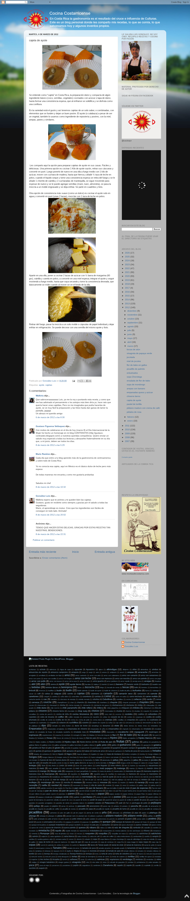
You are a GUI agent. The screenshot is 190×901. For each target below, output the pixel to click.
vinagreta (76, 862)
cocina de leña (62, 714)
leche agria (74, 763)
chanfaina (103, 702)
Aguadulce (90, 669)
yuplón (76, 865)
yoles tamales (153, 862)
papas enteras (128, 794)
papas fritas (140, 794)
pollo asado (65, 819)
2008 (127, 437)
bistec (79, 687)
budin (59, 690)
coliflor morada (73, 717)
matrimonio (33, 777)
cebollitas (119, 699)
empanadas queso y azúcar (140, 392)
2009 (127, 433)
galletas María (34, 745)
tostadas (158, 856)
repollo (58, 831)
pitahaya (153, 813)
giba (50, 748)
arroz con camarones (149, 675)
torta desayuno (63, 856)
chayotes (144, 702)
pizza (59, 816)
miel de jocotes (134, 361)
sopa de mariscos (60, 842)
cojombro (33, 717)
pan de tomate (84, 791)
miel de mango (59, 780)
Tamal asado (103, 845)
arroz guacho (98, 681)
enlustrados (132, 373)
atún (43, 684)
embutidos (154, 726)
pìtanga (42, 816)
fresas (50, 738)
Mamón (141, 768)
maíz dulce (92, 768)
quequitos (106, 825)
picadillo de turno (120, 809)
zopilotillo (147, 865)
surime (66, 845)
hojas (102, 754)
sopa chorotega (118, 839)
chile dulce (41, 708)
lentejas (32, 765)
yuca (31, 865)
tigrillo (69, 851)
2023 (127, 264)
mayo (130, 338)
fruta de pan (106, 742)
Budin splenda (82, 690)
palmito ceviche (46, 788)
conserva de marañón (91, 717)
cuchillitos (73, 722)
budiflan (51, 690)
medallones (56, 777)
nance (131, 782)
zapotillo (138, 865)
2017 (127, 288)
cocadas (155, 711)
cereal (158, 699)
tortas (74, 856)
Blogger (136, 893)
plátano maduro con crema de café (143, 408)
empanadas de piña (98, 729)
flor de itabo (126, 734)
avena (53, 684)
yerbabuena (141, 862)
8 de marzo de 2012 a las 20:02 (51, 515)
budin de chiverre (110, 690)
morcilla (67, 782)
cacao (31, 694)
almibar (155, 669)
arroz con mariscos (104, 678)
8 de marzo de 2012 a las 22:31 (51, 534)
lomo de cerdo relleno (84, 765)
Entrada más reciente (42, 551)
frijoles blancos (145, 738)
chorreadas (109, 711)
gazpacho (147, 745)
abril (129, 342)
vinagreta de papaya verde (139, 353)
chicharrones (117, 705)
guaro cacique (129, 748)
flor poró (156, 735)
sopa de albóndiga (133, 839)
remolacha (44, 830)
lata (65, 763)
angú (90, 672)
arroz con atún (95, 675)
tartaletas (38, 851)
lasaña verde (56, 763)
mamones (33, 771)
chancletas (92, 702)
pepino (55, 806)
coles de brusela (47, 717)
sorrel (43, 845)
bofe (136, 687)
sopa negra (143, 842)
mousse (103, 782)
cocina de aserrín (46, 714)
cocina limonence (80, 714)
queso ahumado (127, 825)
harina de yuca (131, 751)
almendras (144, 669)
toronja (47, 854)
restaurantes (107, 831)
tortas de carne (103, 856)
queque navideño (74, 825)
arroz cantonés (81, 675)
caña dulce (64, 696)
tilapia (76, 851)
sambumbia (137, 836)
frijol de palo (91, 738)
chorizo (95, 710)
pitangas (51, 816)
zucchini (32, 868)
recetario (32, 831)
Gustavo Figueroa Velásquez (50, 426)
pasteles (32, 803)
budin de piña (125, 690)
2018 (127, 284)
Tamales (57, 847)
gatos (138, 745)
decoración (147, 723)
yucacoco (55, 865)
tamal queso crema (43, 848)
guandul (106, 748)
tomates (141, 851)
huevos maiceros (76, 760)
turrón (65, 859)
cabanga (155, 690)
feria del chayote (103, 735)
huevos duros (61, 760)
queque (107, 821)
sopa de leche (44, 842)
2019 (127, 280)
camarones (141, 694)
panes (71, 793)
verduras (139, 859)
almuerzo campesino (59, 672)
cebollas (95, 699)
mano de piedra (105, 771)
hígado (61, 754)
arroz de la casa (71, 681)
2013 (127, 304)
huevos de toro (46, 760)
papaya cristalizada (45, 797)
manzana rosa (35, 774)
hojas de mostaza (114, 754)
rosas (72, 833)
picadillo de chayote (36, 809)
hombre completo (130, 754)
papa (82, 794)
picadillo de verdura (151, 809)
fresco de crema (63, 738)
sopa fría (120, 842)
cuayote (53, 723)
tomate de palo (114, 851)
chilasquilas (150, 705)
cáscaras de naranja (67, 699)
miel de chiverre (134, 777)
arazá (122, 672)
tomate (102, 851)
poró (129, 819)
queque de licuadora (38, 825)
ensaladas (95, 731)
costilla (149, 717)
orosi (124, 785)
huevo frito (126, 757)
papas (101, 793)
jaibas (115, 760)
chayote (113, 702)
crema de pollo (84, 720)
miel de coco (147, 777)
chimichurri (147, 708)
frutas (120, 741)
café (39, 694)
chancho (80, 702)
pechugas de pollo (139, 803)
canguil (46, 696)
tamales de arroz (73, 848)
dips (43, 725)
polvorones (102, 819)
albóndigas (112, 669)
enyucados (111, 732)
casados (54, 699)
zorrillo (156, 865)
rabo (109, 828)
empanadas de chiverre (77, 729)
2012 (127, 307)
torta (96, 854)
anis (97, 672)
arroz (67, 675)
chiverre (42, 710)
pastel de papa (96, 800)
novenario (76, 785)
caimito (70, 694)
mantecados (118, 771)
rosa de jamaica (60, 833)
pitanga (32, 816)
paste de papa (132, 797)
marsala (142, 774)
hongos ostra (62, 757)
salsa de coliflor (108, 836)
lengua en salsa (139, 763)
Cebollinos (107, 699)
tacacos (83, 845)
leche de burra (87, 763)
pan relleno (35, 794)
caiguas (57, 693)
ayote (41, 385)
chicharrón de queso (101, 705)
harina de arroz (99, 751)
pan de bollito (111, 788)
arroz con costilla (50, 678)
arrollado (42, 675)
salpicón (44, 836)
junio (129, 334)
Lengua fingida (153, 763)
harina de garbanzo (115, 751)
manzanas (49, 774)
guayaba (142, 748)
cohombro (152, 714)
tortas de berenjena (88, 856)
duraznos (106, 726)
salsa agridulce (55, 836)
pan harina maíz (145, 791)
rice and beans (135, 831)
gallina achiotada (60, 745)
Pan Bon (68, 788)
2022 (127, 268)
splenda (51, 845)
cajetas (48, 385)
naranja (141, 782)
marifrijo (111, 774)
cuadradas (154, 720)
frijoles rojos (70, 742)
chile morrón (54, 708)
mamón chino (152, 768)
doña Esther (66, 726)
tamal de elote (118, 845)
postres (152, 818)
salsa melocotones (123, 836)
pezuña (134, 806)
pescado (82, 806)
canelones (34, 696)
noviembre (132, 315)
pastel (142, 797)
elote (116, 726)
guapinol (116, 748)
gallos (114, 745)
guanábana (96, 748)
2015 (127, 296)
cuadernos (142, 720)
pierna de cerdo (93, 813)
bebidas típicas (52, 687)
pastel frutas (154, 800)
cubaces (62, 723)
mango (43, 771)
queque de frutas (141, 822)
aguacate (78, 669)
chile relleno (87, 708)
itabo (97, 760)
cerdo (149, 699)
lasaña (45, 763)
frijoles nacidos (55, 742)
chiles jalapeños (112, 708)
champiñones (62, 702)
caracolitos (75, 696)
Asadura (158, 681)
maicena (32, 768)
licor (43, 766)
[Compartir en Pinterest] (90, 380)
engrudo (125, 729)
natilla (44, 785)
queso (115, 825)
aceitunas (32, 669)
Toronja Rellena (76, 854)
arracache (143, 672)
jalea (135, 760)
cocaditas (32, 714)
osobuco (132, 785)
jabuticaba (106, 760)
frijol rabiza (103, 738)
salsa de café (95, 836)
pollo (158, 815)
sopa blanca (104, 839)
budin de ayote (96, 690)
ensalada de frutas (45, 732)
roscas (79, 833)
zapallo (120, 865)
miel (98, 777)
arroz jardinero (112, 681)
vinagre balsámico (47, 862)
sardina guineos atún (45, 839)
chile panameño (69, 708)
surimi (74, 845)
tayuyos (57, 851)
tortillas (131, 856)
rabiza (102, 828)
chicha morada (74, 705)
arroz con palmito (140, 678)
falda (84, 735)
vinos (105, 862)
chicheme (130, 705)
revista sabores (121, 831)
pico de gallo (65, 813)
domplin (55, 726)
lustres (132, 765)
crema (73, 720)
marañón (85, 774)
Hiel (53, 754)
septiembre (132, 323)
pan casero (80, 788)
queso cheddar (142, 825)
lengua (112, 763)
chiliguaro (125, 708)
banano (119, 684)
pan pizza (157, 791)
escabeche (123, 732)
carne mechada (135, 696)
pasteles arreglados (45, 803)
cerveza (35, 702)
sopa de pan (76, 842)
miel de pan (89, 780)
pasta (98, 797)
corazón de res (117, 717)
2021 (127, 272)
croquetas (131, 720)
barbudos (145, 684)
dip (155, 723)
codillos (141, 714)
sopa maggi (131, 842)
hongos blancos (48, 757)
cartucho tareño (34, 699)
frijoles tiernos (85, 742)
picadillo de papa (86, 809)
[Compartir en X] (84, 380)
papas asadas (115, 794)
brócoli (32, 690)
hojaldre (94, 754)
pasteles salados (94, 803)
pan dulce (109, 791)
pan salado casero (49, 794)
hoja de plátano (82, 754)
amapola (75, 672)
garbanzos (125, 744)
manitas (94, 771)
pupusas (85, 822)
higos (69, 754)
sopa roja (155, 842)
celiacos (137, 699)
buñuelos (137, 690)
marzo (130, 346)
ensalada (147, 729)
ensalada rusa (80, 732)
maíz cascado (67, 768)
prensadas (48, 822)
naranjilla (33, 785)
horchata (73, 757)
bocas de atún (133, 349)
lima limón (52, 765)
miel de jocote (44, 780)
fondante (41, 738)
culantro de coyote (98, 723)
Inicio (75, 551)
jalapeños (127, 760)
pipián (144, 813)
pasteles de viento (62, 803)
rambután (137, 828)
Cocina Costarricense (135, 642)
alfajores (126, 669)
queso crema (156, 825)
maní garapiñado (82, 771)
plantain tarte (70, 816)
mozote (114, 782)
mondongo (46, 782)
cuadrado (32, 723)
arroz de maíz (85, 681)
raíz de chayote (121, 827)
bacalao (88, 684)
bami (111, 684)
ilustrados (88, 760)
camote (153, 693)
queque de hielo (155, 822)
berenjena (66, 687)
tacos (93, 845)
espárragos (153, 732)
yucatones (66, 865)
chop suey (82, 711)
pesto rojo (106, 806)
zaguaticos (86, 865)
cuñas (110, 723)
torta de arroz (107, 854)
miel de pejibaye (118, 780)
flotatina (31, 738)
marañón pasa (99, 774)
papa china (91, 794)
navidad (55, 785)
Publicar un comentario (43, 540)
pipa (136, 813)
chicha (62, 705)
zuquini (42, 868)
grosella (67, 748)
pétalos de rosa (134, 412)
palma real (154, 785)
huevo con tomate (112, 757)
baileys (96, 684)
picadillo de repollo (102, 809)
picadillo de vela (135, 809)
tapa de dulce (144, 848)
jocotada (131, 357)
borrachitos (154, 687)
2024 (127, 260)
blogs (102, 687)
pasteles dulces (78, 803)
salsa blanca (69, 836)
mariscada (121, 774)
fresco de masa (77, 738)
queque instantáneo (57, 825)
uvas (82, 859)
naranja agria (153, 782)
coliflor (61, 717)
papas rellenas (153, 794)
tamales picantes (105, 848)
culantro (85, 723)
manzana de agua (133, 771)
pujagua (68, 822)
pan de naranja (36, 791)
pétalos (116, 806)
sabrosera (132, 833)
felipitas (92, 735)
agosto (130, 326)
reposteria (83, 831)
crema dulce (97, 720)
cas (45, 699)
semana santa (61, 839)
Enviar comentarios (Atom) (54, 558)
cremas (108, 720)
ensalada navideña (63, 732)
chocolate (70, 711)
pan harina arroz (130, 791)
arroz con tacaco (55, 681)
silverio (79, 839)
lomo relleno (116, 766)
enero (130, 421)
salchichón (156, 833)
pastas (117, 796)
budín (69, 690)
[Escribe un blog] (81, 380)
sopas (32, 844)
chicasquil (53, 705)
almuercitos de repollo (38, 672)
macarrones (153, 766)
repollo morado (70, 831)
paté (120, 803)
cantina (54, 696)
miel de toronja (132, 780)
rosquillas (103, 833)
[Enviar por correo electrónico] (78, 380)
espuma (58, 735)
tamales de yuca (89, 848)
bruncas (42, 690)
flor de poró (143, 735)
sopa (95, 839)
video (159, 859)
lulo (126, 765)
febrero (131, 417)
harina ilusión (145, 751)
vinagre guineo (63, 862)
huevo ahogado (96, 757)
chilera (100, 708)
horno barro (83, 757)
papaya (32, 797)
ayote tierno (75, 684)
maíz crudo (80, 768)
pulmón (76, 822)
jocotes (154, 760)
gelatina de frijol (38, 748)
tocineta (93, 851)
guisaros (70, 751)
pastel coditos (153, 797)
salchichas (143, 834)
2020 (127, 276)
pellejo (37, 806)
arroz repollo (125, 681)
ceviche (47, 702)
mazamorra (44, 777)
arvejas (147, 681)
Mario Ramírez (43, 454)
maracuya (63, 774)
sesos (71, 839)
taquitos (156, 848)
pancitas (62, 794)
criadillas (121, 720)
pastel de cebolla (52, 800)
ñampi (86, 785)
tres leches (44, 859)
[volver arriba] (187, 897)
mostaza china (91, 782)
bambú (104, 684)
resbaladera (95, 831)
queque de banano (124, 822)
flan (114, 735)
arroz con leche (83, 678)
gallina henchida (75, 745)
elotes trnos (142, 726)
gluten (58, 748)
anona (104, 672)
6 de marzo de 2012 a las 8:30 (50, 417)
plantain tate (83, 816)
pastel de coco (67, 800)
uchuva (73, 859)
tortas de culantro (118, 856)
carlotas (98, 696)
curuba (137, 723)
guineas (48, 751)
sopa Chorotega (134, 377)
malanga (121, 768)
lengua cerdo (125, 763)
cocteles (129, 714)
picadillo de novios (69, 809)
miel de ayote (108, 777)
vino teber (95, 862)
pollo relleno (77, 819)
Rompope (44, 833)
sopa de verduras (107, 842)
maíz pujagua (106, 768)
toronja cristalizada (60, 854)
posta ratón (141, 819)
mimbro (144, 780)
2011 (127, 426)
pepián (46, 806)
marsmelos (153, 774)
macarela (141, 765)
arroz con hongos (65, 678)
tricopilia (56, 859)
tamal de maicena (134, 845)
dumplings (95, 726)
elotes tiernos (129, 726)
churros (128, 711)
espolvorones (47, 735)
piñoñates (127, 813)
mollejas (33, 782)
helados (157, 750)
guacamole (85, 748)
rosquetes (90, 833)
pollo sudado (90, 819)
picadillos (35, 812)
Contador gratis (127, 457)
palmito (32, 788)
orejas (117, 785)
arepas (130, 672)
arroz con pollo (38, 681)
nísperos (66, 785)
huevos (148, 757)
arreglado (32, 675)
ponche (112, 819)
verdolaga (127, 859)
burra (147, 690)
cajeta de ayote (134, 400)
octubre (131, 319)
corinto (129, 717)
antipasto (113, 672)
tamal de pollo (149, 845)
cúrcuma (128, 723)
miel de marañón (75, 780)
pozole (39, 822)
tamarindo (131, 848)
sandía (146, 836)
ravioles (156, 828)
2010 (127, 429)
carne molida (151, 696)
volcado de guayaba (117, 862)
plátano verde (135, 815)
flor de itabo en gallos (137, 365)
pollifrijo (150, 816)
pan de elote (124, 788)
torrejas (89, 854)
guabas (76, 748)
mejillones (67, 777)
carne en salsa (120, 696)
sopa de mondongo (136, 384)
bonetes (144, 687)
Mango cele (55, 771)
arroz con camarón (130, 675)
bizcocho (90, 687)
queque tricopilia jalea (91, 825)
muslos (123, 782)
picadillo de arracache (150, 806)
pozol (31, 822)
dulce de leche (81, 726)
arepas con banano (136, 388)
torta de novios (36, 856)
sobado (87, 839)
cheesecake (41, 705)
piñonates (116, 813)
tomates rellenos (153, 851)
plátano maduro (114, 815)
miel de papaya (102, 780)
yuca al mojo (44, 865)
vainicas (101, 859)
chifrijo (140, 705)
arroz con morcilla (122, 678)
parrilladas (87, 797)
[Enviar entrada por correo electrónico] (73, 381)
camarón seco (126, 693)
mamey (132, 768)
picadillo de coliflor (52, 809)
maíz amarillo (53, 768)
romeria (34, 833)
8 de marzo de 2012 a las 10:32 (51, 487)
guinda (38, 751)
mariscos (132, 774)
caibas (47, 694)
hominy (142, 754)
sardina (31, 839)
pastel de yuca (140, 800)
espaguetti (139, 732)
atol (33, 684)
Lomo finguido (101, 766)
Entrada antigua (105, 551)
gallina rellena (89, 745)
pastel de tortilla (134, 404)
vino (87, 862)
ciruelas (137, 711)
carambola (87, 696)
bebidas (36, 687)
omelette (108, 785)
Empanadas (35, 728)
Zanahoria (108, 865)
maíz (41, 768)
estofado (67, 735)
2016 (127, 292)
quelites (95, 822)
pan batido (58, 788)
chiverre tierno (133, 396)
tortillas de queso (146, 856)
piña (104, 812)
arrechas (155, 672)
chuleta (119, 711)
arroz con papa (155, 678)
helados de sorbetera (41, 754)
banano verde (132, 684)
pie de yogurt (78, 813)
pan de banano (96, 788)
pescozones (95, 806)
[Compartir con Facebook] (87, 380)
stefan (59, 845)
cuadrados (42, 723)
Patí (127, 803)
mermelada (87, 777)
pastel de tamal (111, 800)
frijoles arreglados (129, 738)
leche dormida (101, 763)
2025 (127, 257)
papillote (76, 797)
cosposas (139, 717)
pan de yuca (97, 791)
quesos (82, 827)
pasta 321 (107, 797)
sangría (155, 836)
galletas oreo (46, 745)
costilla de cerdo (46, 720)
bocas (125, 687)
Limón (61, 766)
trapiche (34, 859)
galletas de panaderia (151, 742)
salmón (35, 836)
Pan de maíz (156, 788)
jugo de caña (34, 763)
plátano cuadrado (96, 816)
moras (57, 782)
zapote (129, 865)
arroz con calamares (111, 675)
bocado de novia (113, 687)
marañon (74, 774)
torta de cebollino (122, 854)
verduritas (149, 859)
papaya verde (62, 797)
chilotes (136, 708)
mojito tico (154, 780)
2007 (127, 441)
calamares (95, 694)
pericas (71, 806)
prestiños (59, 822)
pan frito (118, 791)
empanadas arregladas (56, 729)
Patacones (110, 803)
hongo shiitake (153, 754)
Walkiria (40, 396)
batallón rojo (156, 684)
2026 (127, 253)
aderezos (52, 669)
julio (129, 330)
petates (125, 806)
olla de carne (96, 785)
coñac (105, 717)
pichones (53, 813)
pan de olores (51, 791)
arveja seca (137, 681)
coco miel (108, 714)
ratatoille (147, 828)
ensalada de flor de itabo (138, 381)
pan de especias (140, 788)
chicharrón (87, 705)
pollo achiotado (39, 819)
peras (63, 806)
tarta (30, 851)
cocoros (118, 714)
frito (96, 742)
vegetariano (114, 859)
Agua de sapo (65, 669)
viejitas (34, 862)
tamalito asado (119, 848)
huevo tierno (137, 757)
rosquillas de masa (118, 833)
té (63, 851)
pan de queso (68, 791)
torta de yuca (50, 856)
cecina (128, 699)
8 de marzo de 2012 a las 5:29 (50, 445)
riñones (147, 831)
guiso (79, 751)
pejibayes (156, 802)
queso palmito (70, 828)
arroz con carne (35, 678)
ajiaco (101, 669)
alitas (134, 669)
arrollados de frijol (54, 675)
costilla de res (61, 720)
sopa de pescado (90, 842)
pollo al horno (53, 819)
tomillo (31, 854)
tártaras (48, 851)
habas (87, 751)
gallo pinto (101, 745)
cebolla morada (83, 699)
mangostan (69, 771)
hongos (33, 757)
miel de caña (121, 777)
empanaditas (113, 729)
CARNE (107, 696)
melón (77, 777)
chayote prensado (129, 702)
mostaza (78, 782)
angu (84, 672)
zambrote (96, 865)
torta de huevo (138, 854)
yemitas (130, 862)
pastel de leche (81, 800)
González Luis (43, 496)
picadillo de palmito (136, 369)
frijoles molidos (41, 742)
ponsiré (121, 819)
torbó (39, 854)
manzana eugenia (151, 771)
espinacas (33, 735)
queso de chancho (53, 828)
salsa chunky (82, 836)
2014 (127, 300)
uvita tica (90, 859)
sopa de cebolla (148, 839)
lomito (70, 766)
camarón (108, 693)
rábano (93, 827)
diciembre (132, 311)
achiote (43, 669)
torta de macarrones (153, 854)
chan (72, 702)
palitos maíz (143, 785)
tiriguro (84, 851)
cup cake (119, 723)
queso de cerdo (37, 828)
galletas (135, 742)
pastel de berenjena (36, 800)
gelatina (157, 745)
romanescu (157, 831)
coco (96, 714)
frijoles (113, 737)
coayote (146, 711)
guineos (58, 751)
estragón (76, 735)
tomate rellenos (129, 851)
